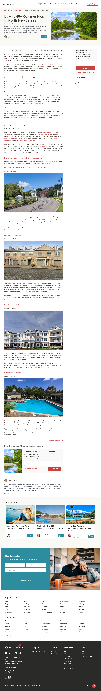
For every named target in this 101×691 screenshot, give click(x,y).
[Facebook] (6, 653)
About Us (53, 651)
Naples (7, 606)
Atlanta (44, 601)
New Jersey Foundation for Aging (51, 64)
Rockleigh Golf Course (29, 283)
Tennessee (82, 626)
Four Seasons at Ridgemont (41, 355)
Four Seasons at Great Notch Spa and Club (35, 216)
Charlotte (44, 606)
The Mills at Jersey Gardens (21, 115)
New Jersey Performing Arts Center (14, 138)
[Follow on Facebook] (32, 50)
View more (8, 635)
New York (63, 626)
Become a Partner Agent (70, 666)
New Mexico (63, 623)
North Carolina (64, 629)
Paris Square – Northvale (13, 235)
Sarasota (26, 601)
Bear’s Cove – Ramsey (12, 373)
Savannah (45, 604)
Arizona (7, 623)
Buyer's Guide (67, 663)
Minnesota (45, 629)
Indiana (26, 629)
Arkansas (7, 626)
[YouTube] (16, 653)
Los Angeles (27, 612)
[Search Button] (32, 4)
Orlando (7, 601)
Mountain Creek (44, 146)
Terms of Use (85, 651)
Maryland (44, 621)
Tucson (62, 609)
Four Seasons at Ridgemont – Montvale (18, 305)
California (7, 629)
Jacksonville (8, 612)
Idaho (25, 623)
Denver (62, 606)
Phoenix (62, 612)
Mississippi (45, 632)
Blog (65, 651)
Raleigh (44, 609)
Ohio (61, 632)
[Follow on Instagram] (36, 50)
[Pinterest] (20, 653)
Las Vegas (82, 601)
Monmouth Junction (65, 604)
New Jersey (63, 621)
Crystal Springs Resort (36, 103)
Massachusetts (46, 623)
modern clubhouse (20, 367)
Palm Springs (27, 606)
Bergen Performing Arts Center (27, 140)
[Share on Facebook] (12, 50)
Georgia (26, 621)
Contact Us (54, 654)
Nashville (81, 609)
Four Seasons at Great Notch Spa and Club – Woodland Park (26, 167)
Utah (80, 632)
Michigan (44, 626)
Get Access (54, 468)
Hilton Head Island (47, 612)
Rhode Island (82, 621)
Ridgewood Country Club (14, 95)
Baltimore (81, 612)
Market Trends (67, 661)
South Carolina (83, 623)
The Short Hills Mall (9, 111)
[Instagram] (13, 653)
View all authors (9, 494)
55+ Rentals (67, 656)
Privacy (84, 654)
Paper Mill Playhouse (44, 134)
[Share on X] (16, 50)
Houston (81, 606)
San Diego (27, 604)
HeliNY (38, 150)
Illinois (25, 626)
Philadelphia (82, 604)
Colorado (7, 632)
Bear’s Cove (7, 421)
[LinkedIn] (9, 653)
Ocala (6, 609)
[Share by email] (20, 50)
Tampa (7, 604)
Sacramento (27, 609)
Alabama (7, 621)
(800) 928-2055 (42, 4)
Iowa (25, 632)
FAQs (65, 654)
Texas (80, 629)
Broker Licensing (68, 668)
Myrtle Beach (64, 601)
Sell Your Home (68, 658)
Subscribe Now (25, 581)
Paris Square (40, 283)
